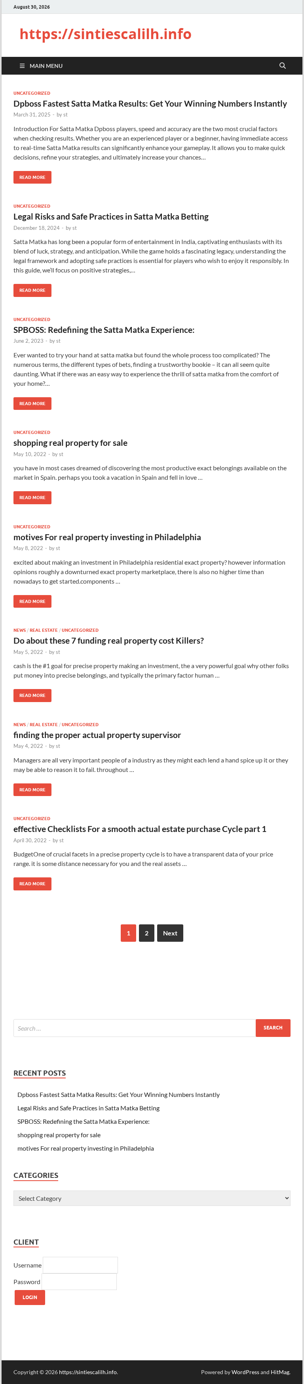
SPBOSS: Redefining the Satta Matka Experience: (104, 329)
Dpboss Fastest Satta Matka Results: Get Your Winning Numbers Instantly (150, 103)
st (65, 114)
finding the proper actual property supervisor (97, 735)
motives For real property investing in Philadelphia (107, 537)
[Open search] (283, 66)
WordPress (245, 1372)
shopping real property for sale (70, 442)
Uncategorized (31, 93)
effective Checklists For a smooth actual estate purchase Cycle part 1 (139, 829)
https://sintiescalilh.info (105, 33)
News (19, 630)
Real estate (44, 630)
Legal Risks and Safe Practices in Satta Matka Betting (111, 216)
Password (27, 1281)
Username (28, 1265)
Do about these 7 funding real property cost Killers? (108, 640)
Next (170, 933)
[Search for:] (152, 1028)
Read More (29, 175)
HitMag (280, 1372)
